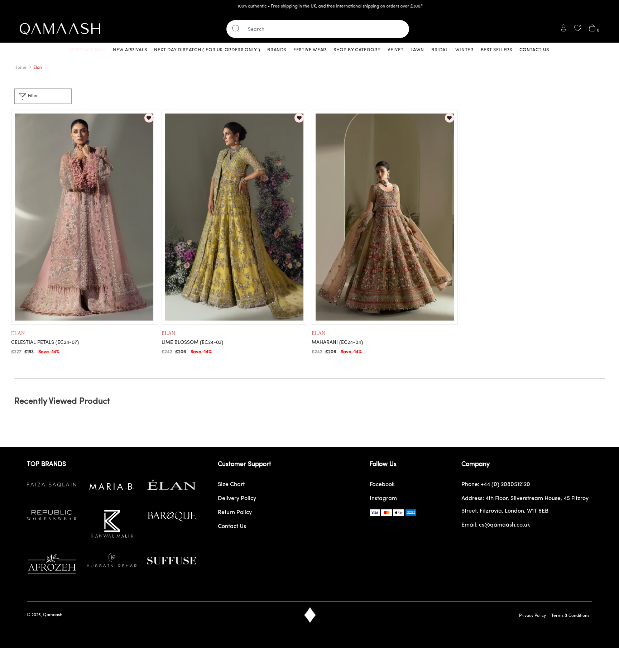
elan (37, 68)
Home (20, 68)
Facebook (382, 485)
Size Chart (231, 485)
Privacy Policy (532, 616)
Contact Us (232, 526)
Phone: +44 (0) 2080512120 (495, 485)
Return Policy (235, 512)
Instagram (383, 498)
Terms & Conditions (569, 616)
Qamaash (52, 615)
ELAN (18, 333)
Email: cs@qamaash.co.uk (495, 525)
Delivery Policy (237, 498)
